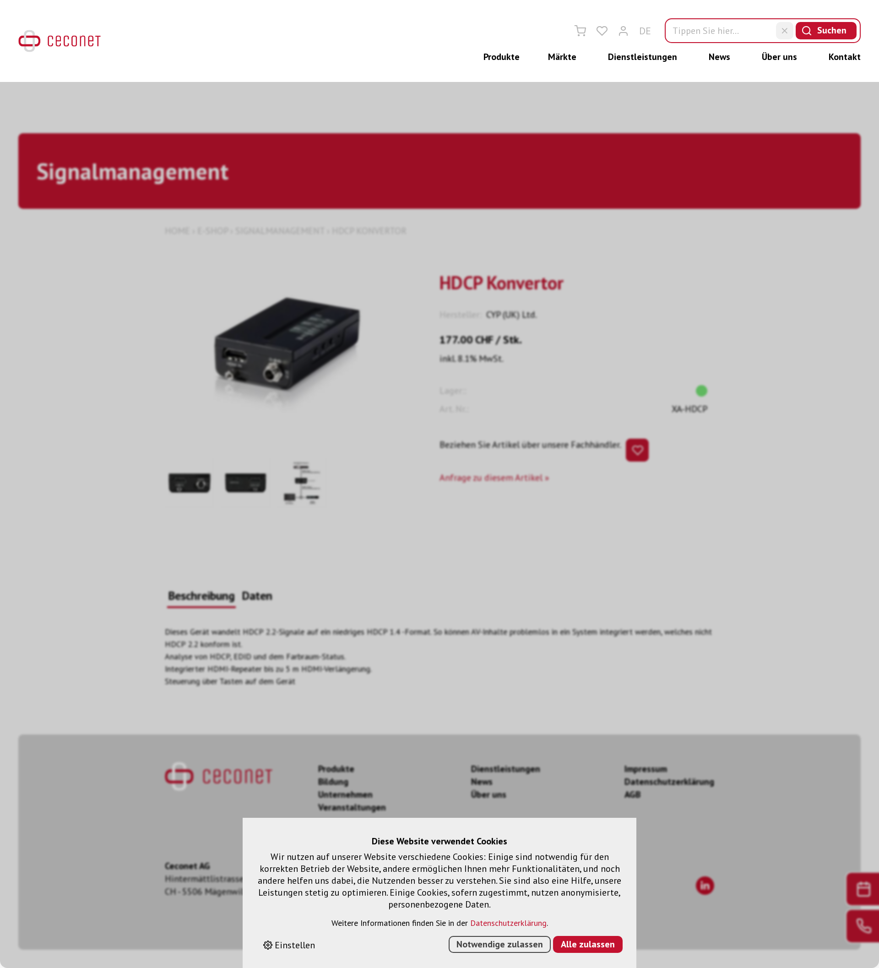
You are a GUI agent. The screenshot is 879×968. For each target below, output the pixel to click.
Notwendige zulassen (499, 944)
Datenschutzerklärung (508, 923)
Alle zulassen (588, 944)
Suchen (831, 30)
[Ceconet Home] (59, 41)
